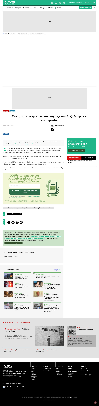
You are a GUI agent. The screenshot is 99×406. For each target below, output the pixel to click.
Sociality (54, 400)
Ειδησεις (5, 111)
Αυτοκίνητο (71, 373)
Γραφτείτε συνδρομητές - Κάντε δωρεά (28, 144)
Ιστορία (42, 8)
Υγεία (32, 373)
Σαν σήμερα (84, 368)
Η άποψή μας (46, 370)
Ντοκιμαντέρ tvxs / (10, 350)
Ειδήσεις (10, 8)
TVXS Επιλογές (86, 374)
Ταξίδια (70, 376)
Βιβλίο (57, 373)
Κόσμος (33, 370)
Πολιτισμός (27, 8)
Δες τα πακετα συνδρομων (76, 150)
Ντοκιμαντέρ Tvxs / (13, 329)
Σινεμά (57, 368)
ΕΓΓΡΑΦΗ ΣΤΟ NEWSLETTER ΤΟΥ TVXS (25, 192)
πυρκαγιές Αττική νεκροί (14, 213)
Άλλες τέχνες (59, 374)
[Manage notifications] (95, 402)
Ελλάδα (32, 368)
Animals (70, 368)
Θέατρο (57, 370)
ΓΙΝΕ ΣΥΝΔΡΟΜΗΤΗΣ (75, 2)
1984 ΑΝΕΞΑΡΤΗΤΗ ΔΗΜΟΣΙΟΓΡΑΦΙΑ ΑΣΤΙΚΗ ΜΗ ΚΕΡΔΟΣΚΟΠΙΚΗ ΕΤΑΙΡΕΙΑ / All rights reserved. (51, 397)
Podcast (33, 379)
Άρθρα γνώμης (47, 368)
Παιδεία (70, 374)
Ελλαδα (12, 111)
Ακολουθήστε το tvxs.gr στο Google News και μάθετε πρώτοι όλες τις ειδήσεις (28, 208)
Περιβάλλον (34, 376)
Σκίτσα (59, 8)
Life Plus (71, 366)
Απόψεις (18, 8)
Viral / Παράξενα (72, 371)
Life (69, 370)
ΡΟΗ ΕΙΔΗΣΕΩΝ (84, 8)
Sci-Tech (33, 377)
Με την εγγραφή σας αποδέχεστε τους (25, 197)
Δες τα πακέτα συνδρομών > (13, 242)
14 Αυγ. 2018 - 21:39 (8, 125)
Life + (35, 8)
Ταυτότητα (5, 380)
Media (32, 371)
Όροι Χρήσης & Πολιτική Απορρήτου (12, 383)
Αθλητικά (51, 8)
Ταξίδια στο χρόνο (85, 370)
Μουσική (58, 371)
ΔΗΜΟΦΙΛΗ (89, 158)
